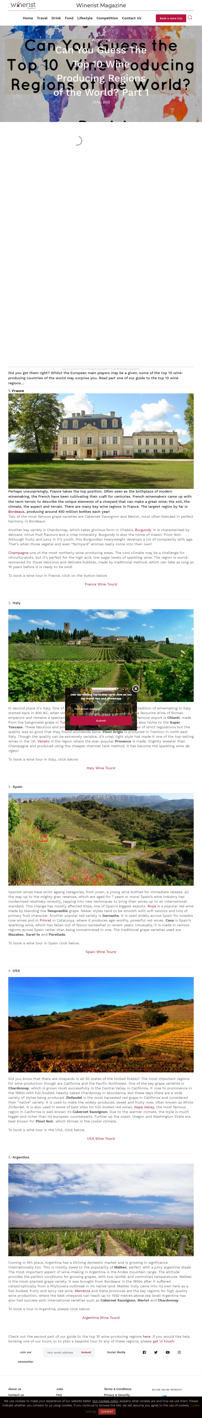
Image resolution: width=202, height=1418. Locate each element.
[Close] (135, 688)
